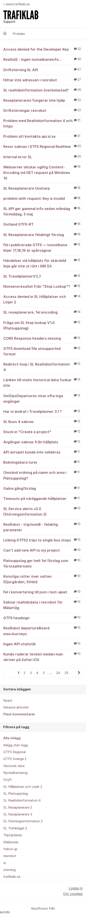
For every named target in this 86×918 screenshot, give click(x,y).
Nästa (79, 673)
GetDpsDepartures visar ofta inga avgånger (41, 399)
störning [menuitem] (9, 870)
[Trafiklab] (5, 33)
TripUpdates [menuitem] (12, 835)
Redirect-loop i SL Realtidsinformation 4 (41, 367)
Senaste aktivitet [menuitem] (16, 707)
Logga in (76, 888)
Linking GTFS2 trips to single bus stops (41, 540)
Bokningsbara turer (41, 462)
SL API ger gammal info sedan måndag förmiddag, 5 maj (41, 211)
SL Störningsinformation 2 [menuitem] (23, 821)
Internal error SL (42, 157)
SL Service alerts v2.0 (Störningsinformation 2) (41, 511)
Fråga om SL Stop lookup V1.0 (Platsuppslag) (41, 325)
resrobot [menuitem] (9, 856)
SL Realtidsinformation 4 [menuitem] (22, 800)
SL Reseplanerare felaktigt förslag (41, 234)
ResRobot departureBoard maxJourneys (41, 631)
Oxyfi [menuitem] (7, 780)
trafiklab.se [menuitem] (11, 877)
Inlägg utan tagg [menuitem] (15, 745)
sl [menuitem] (4, 863)
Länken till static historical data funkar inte (41, 383)
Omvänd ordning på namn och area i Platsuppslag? (41, 475)
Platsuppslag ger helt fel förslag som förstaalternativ (41, 563)
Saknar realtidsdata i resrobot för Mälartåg (41, 605)
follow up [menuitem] (10, 849)
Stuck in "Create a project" (41, 432)
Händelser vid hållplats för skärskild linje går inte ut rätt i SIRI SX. (41, 263)
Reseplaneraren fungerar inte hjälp (42, 100)
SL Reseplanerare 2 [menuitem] (17, 807)
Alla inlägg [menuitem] (12, 738)
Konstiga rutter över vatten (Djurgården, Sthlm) (41, 579)
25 (66, 673)
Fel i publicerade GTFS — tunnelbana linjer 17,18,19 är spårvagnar (41, 248)
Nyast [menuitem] (7, 701)
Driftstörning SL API (42, 70)
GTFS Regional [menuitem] (14, 752)
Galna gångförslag (41, 488)
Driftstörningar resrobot (42, 110)
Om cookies (73, 893)
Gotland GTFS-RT (41, 224)
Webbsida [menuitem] (10, 842)
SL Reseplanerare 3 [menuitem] (17, 814)
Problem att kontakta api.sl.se (41, 136)
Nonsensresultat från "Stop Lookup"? (41, 286)
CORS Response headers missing (41, 338)
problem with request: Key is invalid (41, 198)
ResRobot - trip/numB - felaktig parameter (41, 527)
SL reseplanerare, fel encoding (41, 312)
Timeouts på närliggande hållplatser (41, 498)
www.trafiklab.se (18, 4)
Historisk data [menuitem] (13, 766)
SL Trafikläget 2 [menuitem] (15, 828)
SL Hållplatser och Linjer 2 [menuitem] (22, 787)
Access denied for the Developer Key (42, 49)
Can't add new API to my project (41, 550)
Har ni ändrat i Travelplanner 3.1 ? (41, 411)
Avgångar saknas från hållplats (41, 442)
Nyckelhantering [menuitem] (15, 773)
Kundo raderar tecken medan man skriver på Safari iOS (41, 657)
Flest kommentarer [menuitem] (19, 714)
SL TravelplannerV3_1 (41, 276)
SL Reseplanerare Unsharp (41, 188)
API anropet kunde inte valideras (41, 452)
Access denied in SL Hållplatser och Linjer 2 (41, 299)
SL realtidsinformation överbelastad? (42, 90)
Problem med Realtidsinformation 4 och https (41, 123)
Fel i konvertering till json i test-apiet (41, 592)
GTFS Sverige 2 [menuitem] (14, 759)
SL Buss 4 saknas (41, 421)
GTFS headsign (41, 618)
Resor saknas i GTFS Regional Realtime (42, 146)
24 (58, 673)
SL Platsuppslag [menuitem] (15, 794)
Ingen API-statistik (41, 644)
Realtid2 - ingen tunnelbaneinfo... (42, 59)
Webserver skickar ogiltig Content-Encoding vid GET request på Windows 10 (41, 172)
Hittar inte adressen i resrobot (42, 80)
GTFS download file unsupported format (41, 351)
